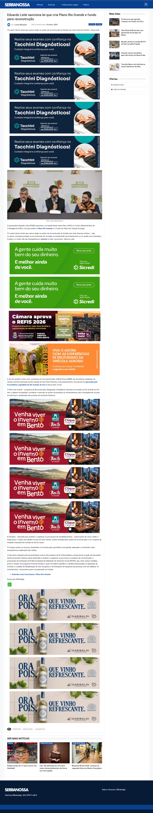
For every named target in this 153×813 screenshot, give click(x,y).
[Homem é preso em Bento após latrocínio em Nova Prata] (114, 56)
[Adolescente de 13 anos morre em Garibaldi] (22, 752)
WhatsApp (121, 790)
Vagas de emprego (119, 89)
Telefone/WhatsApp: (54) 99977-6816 (21, 795)
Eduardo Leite (17, 729)
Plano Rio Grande (45, 228)
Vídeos (86, 5)
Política (91, 24)
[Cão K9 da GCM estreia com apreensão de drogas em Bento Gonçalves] (114, 33)
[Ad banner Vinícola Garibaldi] (55, 673)
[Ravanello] (55, 605)
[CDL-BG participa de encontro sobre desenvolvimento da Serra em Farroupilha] (55, 752)
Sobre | (105, 790)
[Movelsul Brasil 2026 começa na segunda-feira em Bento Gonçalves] (87, 752)
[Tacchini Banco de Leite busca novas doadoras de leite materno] (114, 67)
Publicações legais (70, 5)
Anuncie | (112, 790)
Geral (10, 743)
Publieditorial (46, 743)
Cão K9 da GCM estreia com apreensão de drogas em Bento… (132, 32)
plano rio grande (28, 729)
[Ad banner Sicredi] (55, 258)
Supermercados (118, 85)
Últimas (40, 5)
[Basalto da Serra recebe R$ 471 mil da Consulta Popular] (114, 44)
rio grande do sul (40, 729)
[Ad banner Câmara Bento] (54, 326)
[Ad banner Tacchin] (55, 49)
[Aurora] (55, 359)
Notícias (51, 5)
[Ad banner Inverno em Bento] (55, 415)
